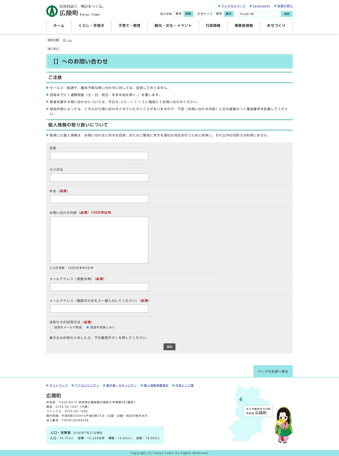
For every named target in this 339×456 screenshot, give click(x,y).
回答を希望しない (102, 327)
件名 (52, 191)
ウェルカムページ (233, 6)
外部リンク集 (185, 385)
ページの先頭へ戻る (273, 371)
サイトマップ (58, 385)
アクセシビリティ (87, 385)
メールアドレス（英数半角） (71, 279)
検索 (287, 14)
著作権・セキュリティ (121, 385)
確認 (169, 346)
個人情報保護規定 (156, 385)
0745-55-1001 (67, 406)
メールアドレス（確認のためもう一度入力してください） (94, 300)
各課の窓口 (285, 6)
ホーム (67, 40)
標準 (179, 13)
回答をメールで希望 (68, 327)
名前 (52, 148)
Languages (261, 6)
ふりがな (56, 169)
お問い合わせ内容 (63, 212)
